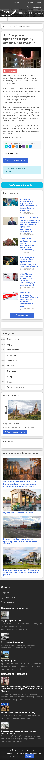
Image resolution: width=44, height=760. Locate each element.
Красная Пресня (9, 660)
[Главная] (4, 26)
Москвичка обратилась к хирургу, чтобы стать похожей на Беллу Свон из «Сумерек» (28, 204)
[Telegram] (16, 146)
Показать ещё (22, 315)
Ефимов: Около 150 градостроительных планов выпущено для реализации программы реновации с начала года (30, 224)
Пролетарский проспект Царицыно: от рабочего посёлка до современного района (22, 572)
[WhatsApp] (27, 146)
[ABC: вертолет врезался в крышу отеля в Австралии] (22, 57)
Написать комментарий (16, 160)
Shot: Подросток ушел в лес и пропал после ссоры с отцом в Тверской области (29, 261)
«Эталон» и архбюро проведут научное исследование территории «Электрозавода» (29, 244)
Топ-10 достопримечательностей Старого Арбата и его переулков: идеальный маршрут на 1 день (19, 484)
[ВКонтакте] (9, 146)
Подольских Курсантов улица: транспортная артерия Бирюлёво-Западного (20, 541)
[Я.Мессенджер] (6, 146)
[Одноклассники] (13, 146)
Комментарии (11, 153)
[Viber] (23, 146)
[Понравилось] (6, 143)
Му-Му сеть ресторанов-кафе (18, 513)
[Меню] (4, 19)
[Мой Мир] (30, 146)
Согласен (29, 756)
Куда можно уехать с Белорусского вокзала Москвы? (18, 732)
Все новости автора (15, 432)
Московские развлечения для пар (18, 712)
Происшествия (10, 71)
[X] (20, 146)
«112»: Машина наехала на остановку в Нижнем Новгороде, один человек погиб (28, 279)
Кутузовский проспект (12, 642)
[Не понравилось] (11, 143)
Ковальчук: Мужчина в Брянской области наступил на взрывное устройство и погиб (29, 299)
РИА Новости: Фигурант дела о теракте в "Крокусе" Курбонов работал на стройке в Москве (21, 688)
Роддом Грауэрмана (11, 621)
